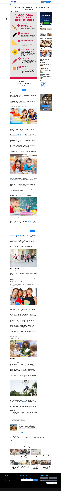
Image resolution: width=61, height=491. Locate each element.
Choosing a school (14, 419)
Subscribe (42, 1)
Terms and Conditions (43, 489)
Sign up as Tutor (46, 22)
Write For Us (30, 489)
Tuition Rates (42, 84)
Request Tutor (46, 20)
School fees (12, 178)
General (36, 1)
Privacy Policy (50, 489)
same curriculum (28, 270)
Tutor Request (48, 1)
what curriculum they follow (16, 235)
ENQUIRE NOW (46, 106)
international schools (19, 134)
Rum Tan (12, 11)
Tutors (33, 1)
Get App (41, 92)
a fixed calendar (30, 221)
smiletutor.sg (26, 430)
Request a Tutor (42, 83)
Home (21, 1)
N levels (16, 314)
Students (29, 1)
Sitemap (54, 489)
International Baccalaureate (15, 420)
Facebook (13, 440)
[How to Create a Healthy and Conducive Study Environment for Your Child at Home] (49, 29)
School (21, 419)
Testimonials (42, 85)
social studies (25, 401)
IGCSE (18, 419)
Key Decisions (14, 436)
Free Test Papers (42, 86)
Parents (25, 1)
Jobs (38, 489)
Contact (35, 489)
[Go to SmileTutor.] (10, 4)
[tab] (12, 440)
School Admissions (22, 420)
